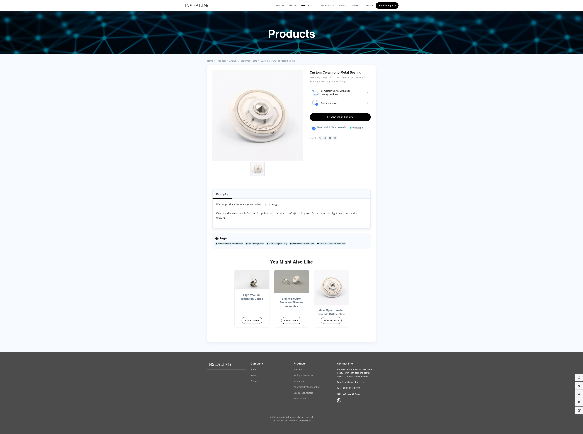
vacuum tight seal (255, 243)
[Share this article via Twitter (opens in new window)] (325, 138)
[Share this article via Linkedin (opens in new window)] (330, 138)
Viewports (299, 381)
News (342, 5)
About (292, 5)
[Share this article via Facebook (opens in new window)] (320, 138)
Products (306, 5)
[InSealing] (197, 5)
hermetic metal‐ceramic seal (230, 243)
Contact (368, 5)
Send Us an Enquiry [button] (341, 117)
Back (204, 73)
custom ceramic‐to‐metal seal (332, 243)
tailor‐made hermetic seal (303, 243)
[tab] (222, 194)
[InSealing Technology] (219, 364)
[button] (340, 92)
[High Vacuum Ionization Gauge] (252, 279)
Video (354, 5)
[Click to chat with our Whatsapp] (339, 400)
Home (280, 5)
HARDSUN (306, 420)
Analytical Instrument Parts (307, 386)
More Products (301, 398)
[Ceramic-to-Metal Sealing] (257, 115)
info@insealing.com (299, 213)
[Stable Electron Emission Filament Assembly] (291, 281)
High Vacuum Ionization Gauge (252, 297)
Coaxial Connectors (303, 392)
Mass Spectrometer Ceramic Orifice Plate (331, 312)
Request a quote (387, 5)
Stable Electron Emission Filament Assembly (292, 302)
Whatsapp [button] (357, 127)
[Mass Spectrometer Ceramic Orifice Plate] (331, 287)
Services (325, 5)
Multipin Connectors (304, 375)
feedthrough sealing (277, 243)
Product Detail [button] (251, 320)
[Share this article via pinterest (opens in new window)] (335, 138)
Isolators (298, 369)
